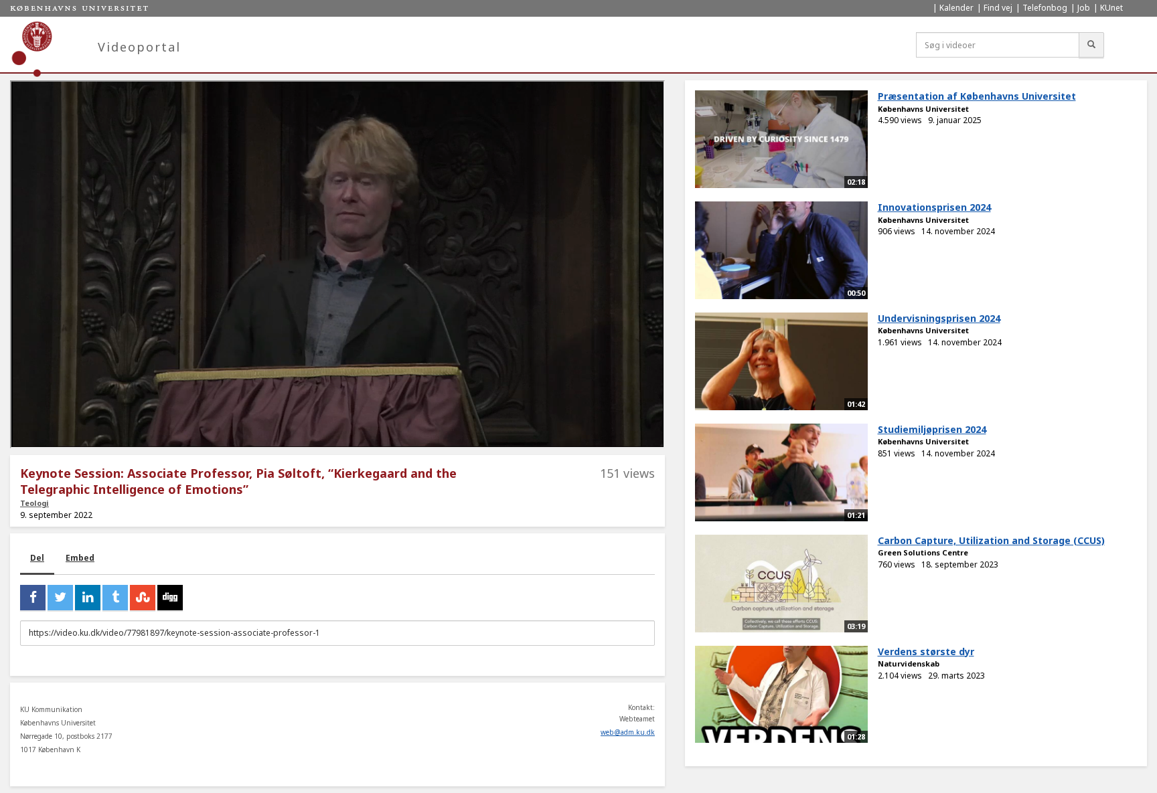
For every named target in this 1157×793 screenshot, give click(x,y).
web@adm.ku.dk (628, 732)
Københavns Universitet (923, 109)
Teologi (34, 503)
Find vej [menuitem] (998, 7)
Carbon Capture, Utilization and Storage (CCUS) (991, 540)
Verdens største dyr (926, 651)
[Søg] (1091, 45)
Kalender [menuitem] (956, 7)
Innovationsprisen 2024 (934, 207)
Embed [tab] (80, 557)
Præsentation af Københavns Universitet (977, 96)
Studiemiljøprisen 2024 (932, 429)
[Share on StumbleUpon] (142, 597)
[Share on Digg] (170, 597)
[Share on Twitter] (60, 597)
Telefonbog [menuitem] (1044, 7)
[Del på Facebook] (33, 597)
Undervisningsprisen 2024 (939, 318)
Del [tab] (37, 557)
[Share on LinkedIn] (87, 597)
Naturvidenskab (908, 663)
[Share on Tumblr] (115, 597)
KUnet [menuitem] (1111, 7)
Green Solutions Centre (923, 552)
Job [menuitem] (1083, 7)
